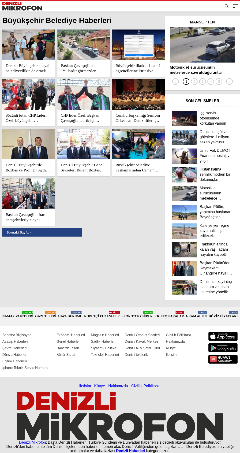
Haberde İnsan (67, 348)
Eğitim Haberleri (14, 361)
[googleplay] (223, 347)
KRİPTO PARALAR (169, 314)
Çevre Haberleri (14, 348)
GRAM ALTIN (196, 314)
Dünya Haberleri (14, 354)
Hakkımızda (175, 341)
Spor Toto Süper (137, 314)
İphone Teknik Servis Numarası (26, 368)
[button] (186, 81)
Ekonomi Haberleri (70, 335)
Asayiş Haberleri (15, 341)
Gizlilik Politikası (178, 335)
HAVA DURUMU (70, 314)
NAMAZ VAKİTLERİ (17, 314)
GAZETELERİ (45, 314)
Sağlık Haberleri (103, 341)
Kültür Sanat (65, 354)
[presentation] (175, 81)
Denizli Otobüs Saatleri (142, 335)
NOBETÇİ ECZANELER (102, 314)
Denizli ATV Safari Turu (142, 348)
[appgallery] (223, 359)
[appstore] (223, 336)
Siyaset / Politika (103, 348)
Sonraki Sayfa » (19, 232)
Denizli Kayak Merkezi (142, 341)
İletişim (171, 354)
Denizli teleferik (136, 354)
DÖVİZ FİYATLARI (223, 314)
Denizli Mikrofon (32, 442)
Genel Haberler (68, 341)
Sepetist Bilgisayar (16, 335)
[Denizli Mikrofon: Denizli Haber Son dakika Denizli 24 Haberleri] (22, 6)
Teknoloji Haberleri (105, 354)
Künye (171, 348)
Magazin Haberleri (105, 335)
